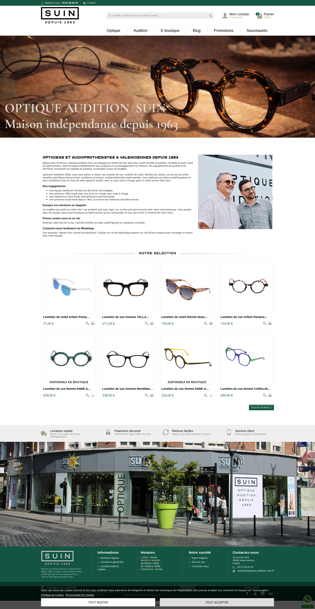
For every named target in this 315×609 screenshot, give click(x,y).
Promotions (223, 30)
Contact (91, 2)
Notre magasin (200, 557)
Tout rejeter (98, 602)
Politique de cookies (52, 595)
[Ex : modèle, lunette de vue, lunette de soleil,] (210, 15)
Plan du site (198, 562)
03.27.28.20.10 (70, 2)
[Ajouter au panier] (93, 323)
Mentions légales (109, 557)
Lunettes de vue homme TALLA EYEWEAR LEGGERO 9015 (124, 318)
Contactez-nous (200, 566)
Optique (113, 30)
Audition (140, 30)
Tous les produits (260, 407)
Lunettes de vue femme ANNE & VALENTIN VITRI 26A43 (65, 390)
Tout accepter (217, 602)
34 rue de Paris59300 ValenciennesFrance (243, 560)
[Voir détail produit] (93, 395)
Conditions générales (112, 562)
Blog (196, 30)
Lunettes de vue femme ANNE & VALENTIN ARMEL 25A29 (183, 390)
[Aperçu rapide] (87, 323)
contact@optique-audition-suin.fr (255, 570)
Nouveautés (257, 30)
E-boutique (170, 30)
